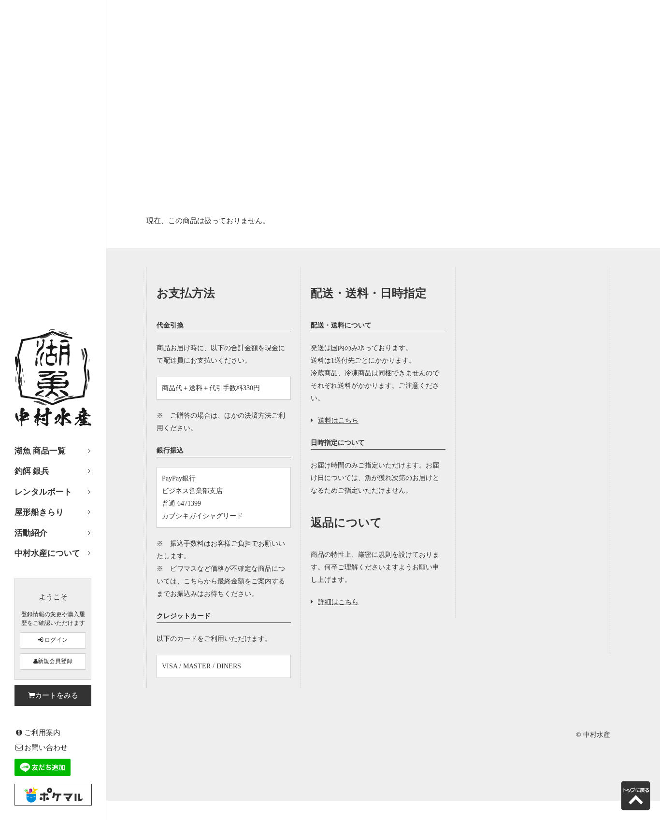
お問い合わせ (46, 747)
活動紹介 (30, 532)
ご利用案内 (42, 732)
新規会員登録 (55, 661)
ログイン (55, 639)
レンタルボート (43, 491)
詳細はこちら (338, 602)
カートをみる (56, 695)
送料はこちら (338, 420)
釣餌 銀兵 (31, 471)
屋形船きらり (39, 512)
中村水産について (47, 553)
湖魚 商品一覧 (40, 450)
